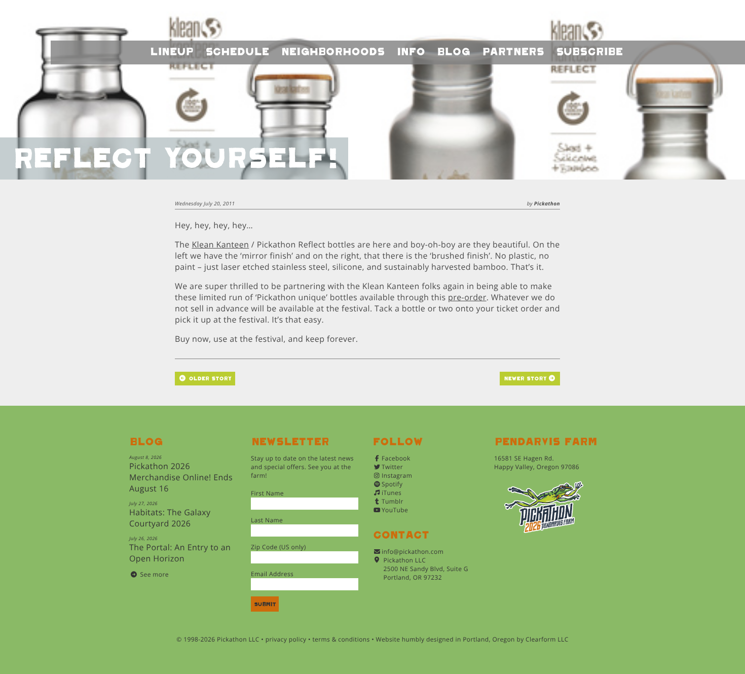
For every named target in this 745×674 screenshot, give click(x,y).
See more (154, 574)
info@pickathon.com (412, 551)
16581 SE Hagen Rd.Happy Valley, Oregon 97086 (536, 462)
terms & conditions (340, 639)
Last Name (267, 520)
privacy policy (286, 639)
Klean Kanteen (220, 244)
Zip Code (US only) (278, 547)
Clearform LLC (547, 639)
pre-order (467, 297)
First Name (267, 493)
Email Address (272, 574)
